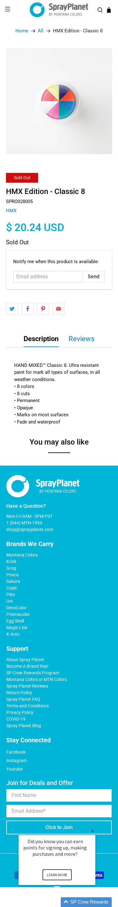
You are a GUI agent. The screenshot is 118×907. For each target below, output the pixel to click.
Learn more (57, 874)
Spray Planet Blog (23, 725)
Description (41, 339)
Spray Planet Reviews (27, 686)
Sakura (13, 581)
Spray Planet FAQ (23, 699)
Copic (11, 587)
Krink (11, 561)
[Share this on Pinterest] (43, 309)
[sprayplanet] (59, 10)
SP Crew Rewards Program (32, 672)
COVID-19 (15, 719)
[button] (64, 902)
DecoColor (16, 607)
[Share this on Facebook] (28, 309)
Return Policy (19, 692)
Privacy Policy (19, 712)
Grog (11, 568)
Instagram (16, 760)
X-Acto (13, 634)
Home (21, 31)
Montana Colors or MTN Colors (36, 679)
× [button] (92, 831)
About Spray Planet (25, 659)
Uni (9, 601)
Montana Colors (22, 554)
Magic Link (16, 627)
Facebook (15, 752)
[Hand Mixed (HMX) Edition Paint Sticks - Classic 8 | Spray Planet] (59, 101)
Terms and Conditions (27, 705)
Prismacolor (18, 614)
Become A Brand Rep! (27, 666)
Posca (12, 574)
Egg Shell (15, 620)
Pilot (10, 594)
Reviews (81, 339)
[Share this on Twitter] (12, 309)
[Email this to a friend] (59, 309)
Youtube (14, 769)
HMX (11, 210)
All (40, 31)
